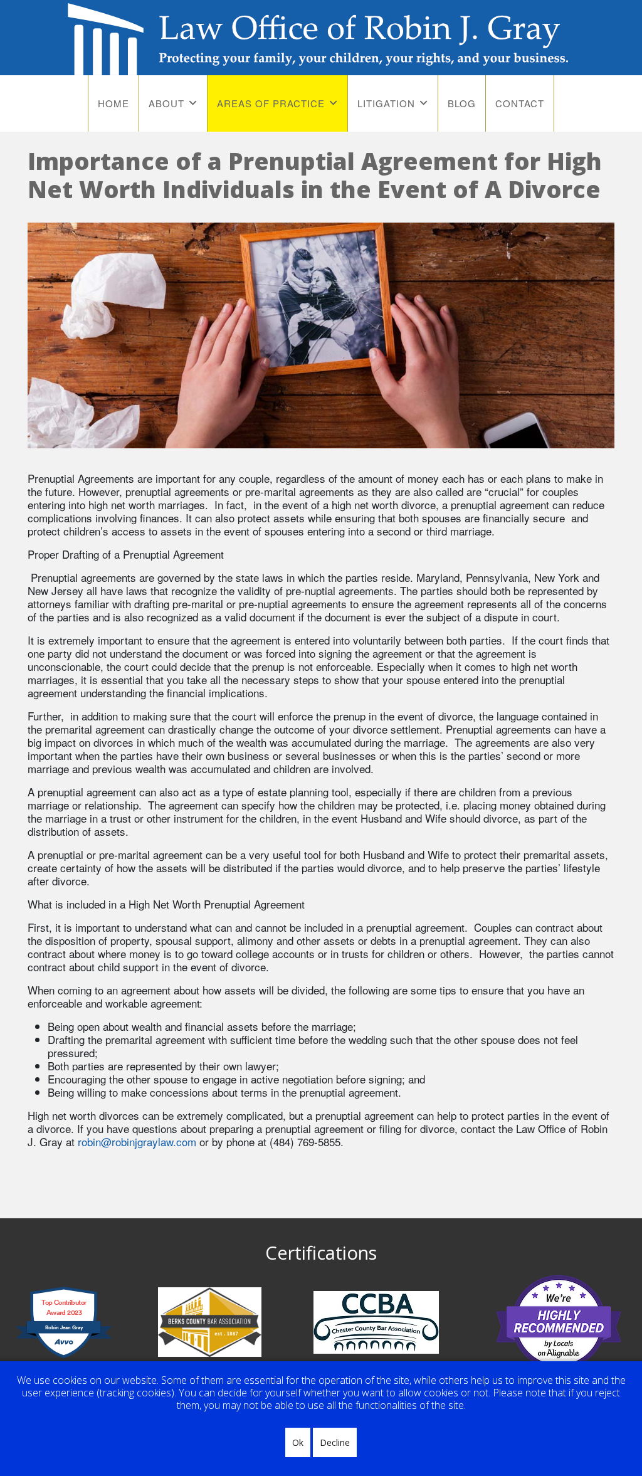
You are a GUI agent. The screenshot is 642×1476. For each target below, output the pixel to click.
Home (113, 103)
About (166, 103)
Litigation (386, 103)
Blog (462, 103)
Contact (519, 103)
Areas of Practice (271, 103)
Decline (335, 1442)
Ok (297, 1442)
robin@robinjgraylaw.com (137, 1141)
